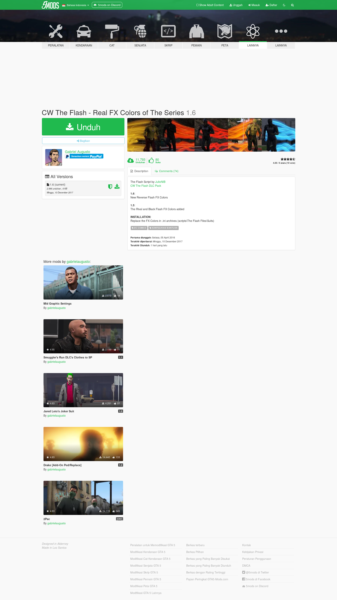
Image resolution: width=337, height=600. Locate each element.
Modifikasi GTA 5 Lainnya (145, 593)
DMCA (246, 565)
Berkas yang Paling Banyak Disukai (208, 559)
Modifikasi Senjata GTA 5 (145, 565)
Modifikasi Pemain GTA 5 (145, 579)
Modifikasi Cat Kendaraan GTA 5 (150, 559)
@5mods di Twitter (257, 572)
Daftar (273, 5)
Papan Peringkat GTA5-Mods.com (207, 579)
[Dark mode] (284, 5)
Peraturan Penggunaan (256, 559)
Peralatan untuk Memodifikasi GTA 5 (152, 545)
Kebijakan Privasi (252, 552)
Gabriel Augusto (77, 151)
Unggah (237, 5)
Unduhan (140, 162)
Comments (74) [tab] (168, 171)
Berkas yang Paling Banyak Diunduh (208, 565)
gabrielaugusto (78, 261)
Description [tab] (140, 171)
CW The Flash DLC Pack (145, 186)
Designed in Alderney (55, 544)
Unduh (87, 126)
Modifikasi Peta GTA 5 (143, 586)
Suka (158, 162)
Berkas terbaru (195, 545)
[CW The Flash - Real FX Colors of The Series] (211, 135)
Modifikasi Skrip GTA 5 (144, 572)
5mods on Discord (256, 586)
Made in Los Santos (54, 547)
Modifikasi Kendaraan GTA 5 (147, 552)
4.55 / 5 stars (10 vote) (284, 163)
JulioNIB (160, 182)
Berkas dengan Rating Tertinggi (205, 572)
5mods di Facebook (257, 579)
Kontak (246, 545)
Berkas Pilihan (195, 552)
